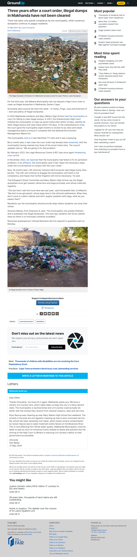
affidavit (27, 163)
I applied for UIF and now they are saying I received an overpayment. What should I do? (109, 133)
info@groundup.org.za (99, 530)
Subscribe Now (56, 347)
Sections (90, 3)
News (80, 3)
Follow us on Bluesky (56, 545)
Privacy (51, 528)
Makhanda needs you (18, 391)
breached (73, 142)
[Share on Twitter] (46, 314)
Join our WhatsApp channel (58, 553)
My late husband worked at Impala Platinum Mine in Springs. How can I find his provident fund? (109, 110)
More (110, 3)
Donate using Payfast (47, 303)
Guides (101, 3)
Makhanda (16, 31)
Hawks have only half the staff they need (111, 68)
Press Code (28, 534)
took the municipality (75, 116)
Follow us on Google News (58, 537)
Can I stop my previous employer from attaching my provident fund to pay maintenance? (109, 149)
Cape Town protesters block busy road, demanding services (48, 368)
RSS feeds (53, 534)
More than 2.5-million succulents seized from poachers (108, 24)
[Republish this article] (57, 314)
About (51, 526)
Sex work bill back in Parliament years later (112, 83)
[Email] (49, 314)
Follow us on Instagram (57, 548)
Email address (17, 347)
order (81, 125)
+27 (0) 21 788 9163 (98, 532)
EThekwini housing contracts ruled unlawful (110, 37)
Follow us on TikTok (56, 540)
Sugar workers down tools (109, 30)
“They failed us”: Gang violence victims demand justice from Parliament (111, 76)
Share (65, 31)
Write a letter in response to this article (47, 376)
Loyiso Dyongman (28, 28)
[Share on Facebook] (42, 314)
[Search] (128, 3)
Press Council (33, 532)
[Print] (53, 314)
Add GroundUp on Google (79, 31)
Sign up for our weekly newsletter (61, 531)
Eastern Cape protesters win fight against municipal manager (112, 43)
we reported (32, 160)
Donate (121, 3)
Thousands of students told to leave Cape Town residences (111, 16)
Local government (26, 321)
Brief (9, 31)
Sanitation (40, 321)
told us (27, 138)
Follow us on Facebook (57, 542)
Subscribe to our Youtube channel (61, 551)
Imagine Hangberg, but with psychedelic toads (110, 62)
